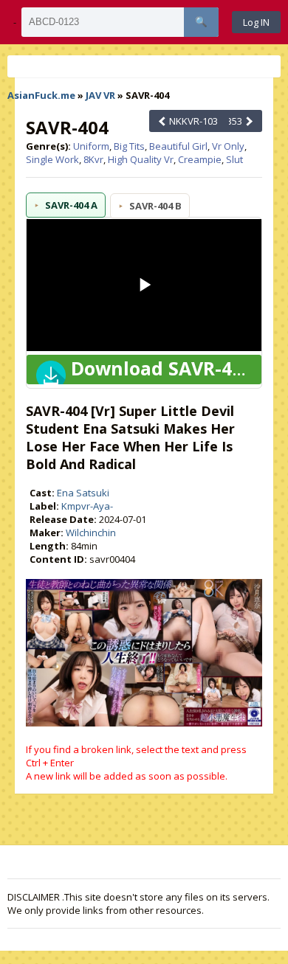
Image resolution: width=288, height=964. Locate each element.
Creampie (200, 159)
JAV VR (100, 95)
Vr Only (228, 146)
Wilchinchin (91, 532)
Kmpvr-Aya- (87, 506)
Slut (234, 159)
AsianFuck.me (41, 95)
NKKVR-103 (192, 121)
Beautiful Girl (178, 146)
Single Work (52, 159)
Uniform (91, 146)
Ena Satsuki (83, 492)
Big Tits (129, 146)
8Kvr (93, 159)
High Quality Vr (141, 159)
